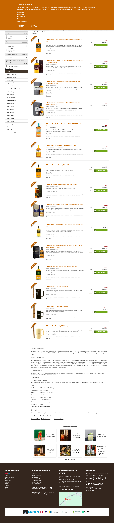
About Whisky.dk (9, 477)
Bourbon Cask (11, 45)
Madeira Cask (11, 50)
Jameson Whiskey (36, 419)
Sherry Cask (11, 46)
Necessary (21, 12)
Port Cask (10, 51)
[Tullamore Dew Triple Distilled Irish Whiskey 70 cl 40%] (38, 279)
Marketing (21, 14)
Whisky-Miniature (11, 130)
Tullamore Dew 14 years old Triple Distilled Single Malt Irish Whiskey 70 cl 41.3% (63, 82)
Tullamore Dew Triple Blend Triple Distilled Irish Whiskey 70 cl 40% (64, 40)
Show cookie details (22, 21)
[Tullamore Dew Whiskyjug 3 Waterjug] (38, 339)
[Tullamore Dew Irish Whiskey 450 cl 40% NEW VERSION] (38, 197)
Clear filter (24, 33)
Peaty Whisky (10, 103)
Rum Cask (10, 48)
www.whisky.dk (36, 479)
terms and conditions (83, 9)
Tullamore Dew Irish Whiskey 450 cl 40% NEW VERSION (62, 184)
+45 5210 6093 (94, 484)
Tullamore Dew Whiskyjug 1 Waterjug (57, 286)
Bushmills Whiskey (46, 419)
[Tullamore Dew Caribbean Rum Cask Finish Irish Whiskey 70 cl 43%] (38, 137)
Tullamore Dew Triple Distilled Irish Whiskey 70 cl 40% (61, 266)
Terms (7, 485)
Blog (6, 487)
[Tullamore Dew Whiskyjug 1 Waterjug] (38, 299)
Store (6, 475)
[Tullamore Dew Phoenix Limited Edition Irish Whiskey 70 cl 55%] (38, 217)
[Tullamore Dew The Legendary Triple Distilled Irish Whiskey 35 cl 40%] (38, 237)
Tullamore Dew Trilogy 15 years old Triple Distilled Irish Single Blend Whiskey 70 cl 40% (64, 246)
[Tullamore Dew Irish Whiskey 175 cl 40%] (38, 178)
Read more (34, 33)
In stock (10, 38)
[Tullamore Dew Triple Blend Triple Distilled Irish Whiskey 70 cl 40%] (38, 52)
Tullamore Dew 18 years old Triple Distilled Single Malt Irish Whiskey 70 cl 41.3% (63, 103)
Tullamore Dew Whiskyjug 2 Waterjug (57, 306)
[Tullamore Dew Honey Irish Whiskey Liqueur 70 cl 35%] (38, 158)
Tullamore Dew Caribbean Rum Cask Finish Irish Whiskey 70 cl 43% (64, 125)
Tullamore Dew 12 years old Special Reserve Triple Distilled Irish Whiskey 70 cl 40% (64, 61)
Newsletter (8, 479)
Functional (21, 16)
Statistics (21, 19)
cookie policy (53, 9)
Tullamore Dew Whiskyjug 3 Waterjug (57, 326)
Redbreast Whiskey (59, 419)
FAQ (6, 484)
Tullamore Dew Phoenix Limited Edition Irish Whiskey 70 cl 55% (64, 204)
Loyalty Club (8, 480)
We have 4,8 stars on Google (40, 494)
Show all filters (9, 69)
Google (77, 486)
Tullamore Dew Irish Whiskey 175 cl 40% (57, 165)
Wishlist (7, 482)
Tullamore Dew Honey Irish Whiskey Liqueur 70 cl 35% (61, 145)
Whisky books (10, 115)
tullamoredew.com (45, 406)
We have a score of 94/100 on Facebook (43, 492)
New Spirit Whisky (11, 100)
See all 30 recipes (70, 459)
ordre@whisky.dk (36, 480)
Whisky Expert (10, 118)
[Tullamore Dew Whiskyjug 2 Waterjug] (38, 319)
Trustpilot (7, 489)
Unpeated (10, 57)
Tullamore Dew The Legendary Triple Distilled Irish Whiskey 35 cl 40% (64, 225)
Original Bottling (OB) (13, 66)
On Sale (10, 36)
